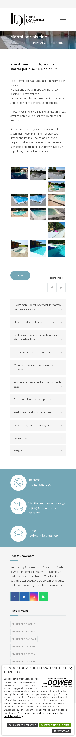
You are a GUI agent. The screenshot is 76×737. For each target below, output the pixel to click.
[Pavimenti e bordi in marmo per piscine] (19, 212)
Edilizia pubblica (23, 438)
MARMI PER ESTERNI (24, 654)
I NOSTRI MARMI (30, 43)
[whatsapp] (43, 596)
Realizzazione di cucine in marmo (34, 412)
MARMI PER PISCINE (23, 624)
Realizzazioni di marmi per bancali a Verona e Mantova (35, 337)
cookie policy (13, 716)
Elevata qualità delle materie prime (34, 322)
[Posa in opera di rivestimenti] (19, 200)
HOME (14, 43)
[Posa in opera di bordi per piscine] (38, 214)
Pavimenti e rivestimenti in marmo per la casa (37, 384)
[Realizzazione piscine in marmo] (56, 186)
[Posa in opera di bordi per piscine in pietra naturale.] (38, 248)
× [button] (70, 668)
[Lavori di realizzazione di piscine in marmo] (56, 173)
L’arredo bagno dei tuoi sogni (31, 425)
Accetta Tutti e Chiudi (55, 725)
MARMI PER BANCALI (24, 639)
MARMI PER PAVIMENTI (25, 662)
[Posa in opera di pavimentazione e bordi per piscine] (56, 214)
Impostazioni (61, 731)
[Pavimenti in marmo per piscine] (56, 200)
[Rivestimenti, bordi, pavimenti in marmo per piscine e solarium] (19, 173)
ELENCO (20, 275)
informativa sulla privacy (37, 713)
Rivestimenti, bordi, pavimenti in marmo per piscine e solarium (37, 307)
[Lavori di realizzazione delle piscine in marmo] (38, 173)
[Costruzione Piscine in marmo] (19, 248)
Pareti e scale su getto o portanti (33, 399)
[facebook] (15, 596)
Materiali (19, 450)
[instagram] (34, 596)
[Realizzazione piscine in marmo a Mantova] (56, 230)
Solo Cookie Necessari (22, 725)
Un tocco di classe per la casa (32, 352)
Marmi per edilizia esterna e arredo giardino (34, 367)
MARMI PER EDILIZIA (24, 632)
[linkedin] (24, 596)
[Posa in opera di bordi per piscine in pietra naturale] (56, 248)
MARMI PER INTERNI (24, 647)
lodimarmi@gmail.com (44, 535)
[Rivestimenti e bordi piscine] (38, 200)
